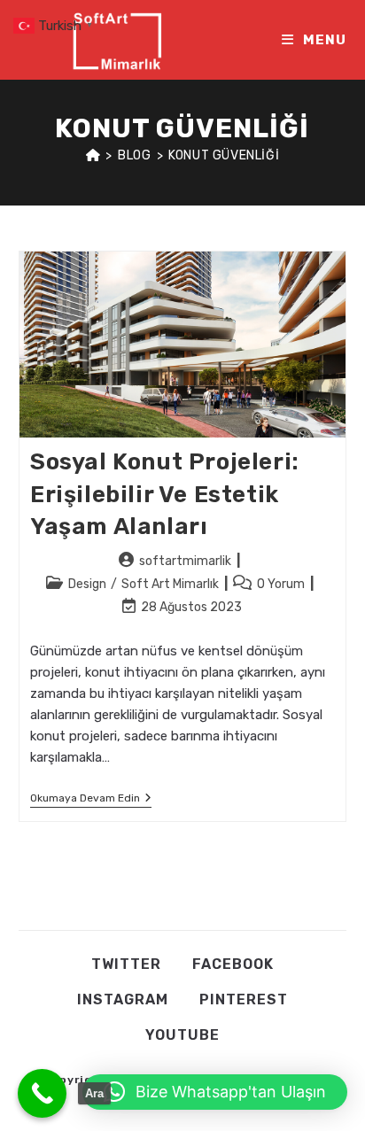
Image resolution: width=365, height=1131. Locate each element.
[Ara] (42, 1093)
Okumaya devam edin (90, 799)
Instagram (122, 999)
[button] (214, 1092)
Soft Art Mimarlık (170, 584)
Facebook (233, 964)
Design (87, 584)
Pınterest (243, 999)
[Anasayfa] (93, 155)
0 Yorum (281, 584)
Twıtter (126, 964)
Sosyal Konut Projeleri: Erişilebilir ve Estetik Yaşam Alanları (164, 494)
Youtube (182, 1034)
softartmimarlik (185, 561)
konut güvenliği (223, 155)
